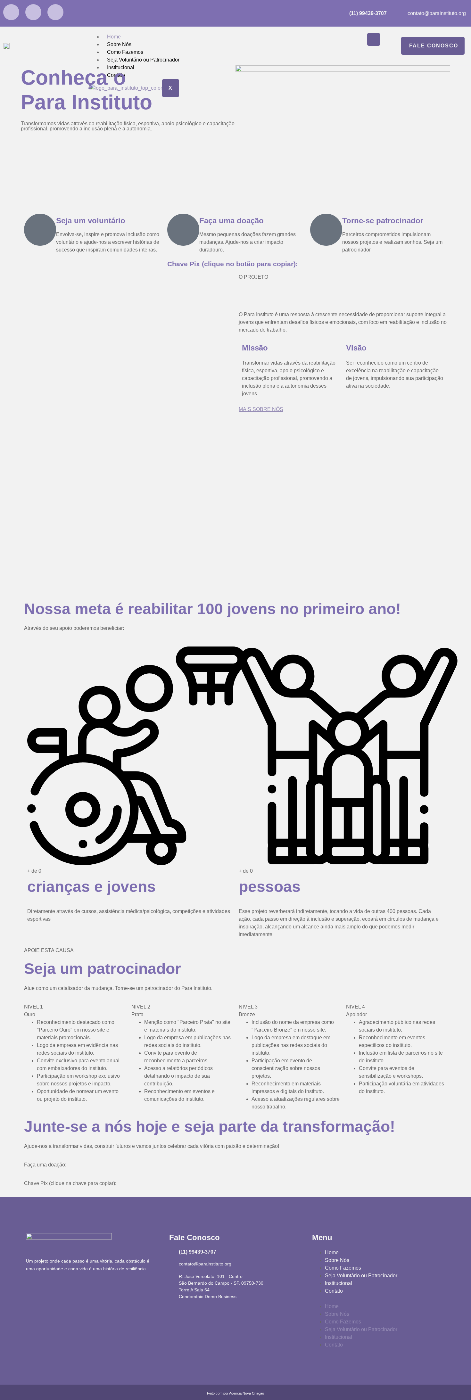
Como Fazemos (125, 52)
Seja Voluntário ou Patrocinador (143, 59)
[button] (378, 1299)
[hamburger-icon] (373, 39)
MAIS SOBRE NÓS (261, 409)
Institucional (338, 1283)
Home (114, 36)
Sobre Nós (119, 44)
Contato (334, 1291)
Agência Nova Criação (246, 1393)
